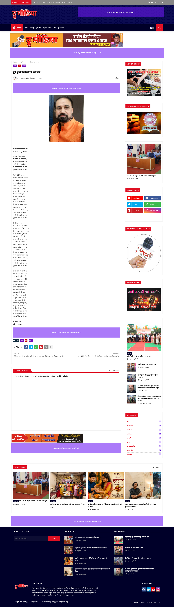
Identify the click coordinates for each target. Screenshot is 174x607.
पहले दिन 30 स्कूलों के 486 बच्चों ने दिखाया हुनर (141, 176)
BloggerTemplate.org (60, 601)
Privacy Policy (55, 2)
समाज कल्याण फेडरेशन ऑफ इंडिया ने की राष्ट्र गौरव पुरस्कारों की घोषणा (140, 505)
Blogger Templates (30, 601)
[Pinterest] (41, 347)
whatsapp (154, 204)
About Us (36, 2)
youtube (136, 198)
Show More (156, 467)
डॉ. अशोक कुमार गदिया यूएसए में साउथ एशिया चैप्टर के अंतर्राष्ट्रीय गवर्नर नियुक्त (148, 387)
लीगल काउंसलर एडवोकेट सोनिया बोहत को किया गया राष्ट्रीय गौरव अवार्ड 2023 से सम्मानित (149, 398)
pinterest (136, 210)
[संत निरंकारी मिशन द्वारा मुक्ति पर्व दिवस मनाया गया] (131, 378)
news (144, 434)
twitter (136, 204)
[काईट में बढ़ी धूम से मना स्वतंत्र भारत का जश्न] (144, 336)
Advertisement (67, 2)
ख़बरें (26, 28)
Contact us (45, 2)
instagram (154, 210)
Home (18, 28)
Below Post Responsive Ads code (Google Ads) (66, 332)
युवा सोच (38, 28)
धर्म (55, 28)
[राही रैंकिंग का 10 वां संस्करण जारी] (131, 367)
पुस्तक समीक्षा (47, 28)
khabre (144, 426)
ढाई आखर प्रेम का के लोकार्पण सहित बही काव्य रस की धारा (67, 504)
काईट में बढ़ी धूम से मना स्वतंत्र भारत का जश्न (139, 356)
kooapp (135, 216)
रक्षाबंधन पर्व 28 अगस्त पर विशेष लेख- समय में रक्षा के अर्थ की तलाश (105, 505)
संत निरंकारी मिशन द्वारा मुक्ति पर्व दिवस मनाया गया (148, 376)
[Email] (46, 347)
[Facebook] (26, 347)
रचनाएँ (32, 28)
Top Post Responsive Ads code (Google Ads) (66, 88)
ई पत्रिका (61, 28)
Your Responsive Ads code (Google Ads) (120, 12)
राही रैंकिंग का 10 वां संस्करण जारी (147, 364)
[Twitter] (31, 347)
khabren (144, 430)
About (136, 602)
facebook (154, 198)
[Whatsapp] (36, 347)
